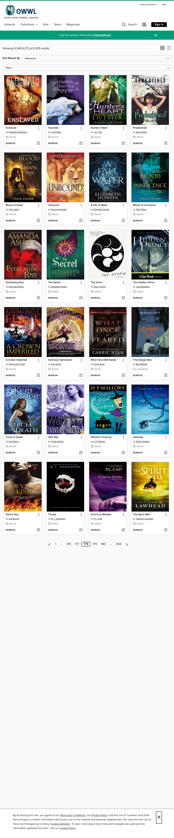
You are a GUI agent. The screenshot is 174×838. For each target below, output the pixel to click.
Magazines (73, 24)
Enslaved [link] (11, 127)
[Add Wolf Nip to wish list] (81, 453)
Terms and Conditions (72, 815)
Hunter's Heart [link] (99, 127)
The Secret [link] (54, 282)
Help (164, 4)
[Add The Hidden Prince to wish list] (165, 298)
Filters (8, 67)
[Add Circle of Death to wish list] (38, 453)
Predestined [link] (140, 127)
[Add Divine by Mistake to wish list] (123, 530)
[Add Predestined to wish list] (165, 143)
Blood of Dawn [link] (14, 205)
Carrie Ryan (99, 364)
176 (68, 544)
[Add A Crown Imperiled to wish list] (38, 375)
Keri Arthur (56, 364)
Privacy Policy (99, 815)
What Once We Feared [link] (103, 360)
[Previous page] (49, 544)
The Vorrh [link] (96, 282)
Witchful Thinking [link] (101, 437)
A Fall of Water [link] (99, 205)
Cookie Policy (68, 828)
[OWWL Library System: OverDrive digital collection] (21, 12)
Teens (57, 24)
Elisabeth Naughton (18, 132)
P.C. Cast (98, 518)
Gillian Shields (142, 441)
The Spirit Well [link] (141, 514)
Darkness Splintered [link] (60, 360)
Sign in (159, 24)
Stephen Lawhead (144, 518)
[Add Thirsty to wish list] (81, 530)
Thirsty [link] (52, 514)
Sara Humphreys (59, 209)
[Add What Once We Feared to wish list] (123, 375)
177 (77, 544)
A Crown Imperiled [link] (16, 360)
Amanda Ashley (16, 286)
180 (103, 544)
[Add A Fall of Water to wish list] (123, 221)
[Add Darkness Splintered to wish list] (81, 375)
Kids (46, 24)
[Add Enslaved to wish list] (38, 143)
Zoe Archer (14, 518)
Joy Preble (56, 132)
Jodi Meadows (143, 286)
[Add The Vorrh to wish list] (123, 298)
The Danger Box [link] (142, 360)
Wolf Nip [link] (53, 437)
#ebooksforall (102, 35)
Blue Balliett (141, 364)
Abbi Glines (141, 132)
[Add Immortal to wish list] (165, 453)
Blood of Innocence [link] (144, 205)
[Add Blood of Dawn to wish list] (38, 221)
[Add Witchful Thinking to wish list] (123, 453)
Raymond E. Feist (17, 364)
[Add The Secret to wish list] (81, 298)
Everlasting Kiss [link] (15, 282)
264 (118, 544)
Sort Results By (11, 58)
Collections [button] (28, 24)
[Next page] (127, 544)
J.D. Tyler (98, 132)
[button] (149, 4)
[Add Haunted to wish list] (81, 143)
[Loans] (144, 25)
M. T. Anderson (58, 518)
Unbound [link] (53, 205)
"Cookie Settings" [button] (60, 824)
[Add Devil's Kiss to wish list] (38, 530)
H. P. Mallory (99, 441)
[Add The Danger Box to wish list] (165, 375)
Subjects (9, 24)
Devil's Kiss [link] (12, 514)
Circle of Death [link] (14, 437)
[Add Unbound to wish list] (81, 221)
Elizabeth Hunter (101, 209)
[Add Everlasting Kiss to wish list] (38, 298)
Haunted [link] (53, 127)
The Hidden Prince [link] (143, 282)
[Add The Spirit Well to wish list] (165, 530)
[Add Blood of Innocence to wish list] (165, 221)
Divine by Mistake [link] (101, 514)
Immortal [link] (138, 437)
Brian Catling (100, 286)
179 (95, 544)
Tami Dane (14, 209)
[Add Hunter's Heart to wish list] (123, 143)
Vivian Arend (57, 441)
